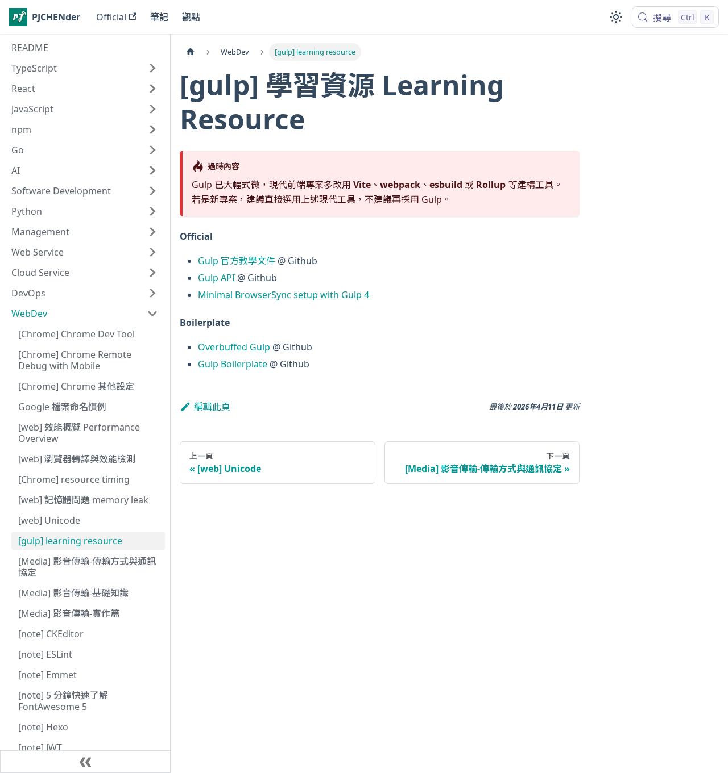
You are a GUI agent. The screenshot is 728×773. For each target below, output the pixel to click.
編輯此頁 (212, 406)
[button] (85, 68)
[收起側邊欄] (85, 761)
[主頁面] (190, 52)
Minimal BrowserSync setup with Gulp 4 (283, 295)
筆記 (159, 17)
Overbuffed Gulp (234, 347)
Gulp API (216, 277)
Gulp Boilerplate (232, 364)
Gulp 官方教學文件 (236, 260)
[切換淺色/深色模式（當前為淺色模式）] (616, 17)
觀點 (191, 17)
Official (111, 17)
